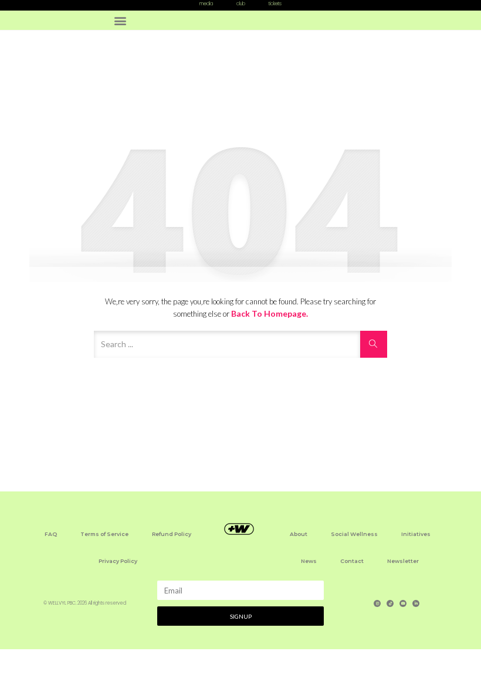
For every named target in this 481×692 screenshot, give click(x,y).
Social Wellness (354, 534)
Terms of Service (104, 534)
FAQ (51, 534)
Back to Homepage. (269, 313)
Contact (352, 561)
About (298, 534)
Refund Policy (171, 534)
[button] (120, 20)
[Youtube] (403, 603)
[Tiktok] (390, 603)
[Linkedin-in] (415, 603)
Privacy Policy (118, 561)
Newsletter (403, 561)
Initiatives (416, 534)
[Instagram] (377, 603)
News (309, 561)
